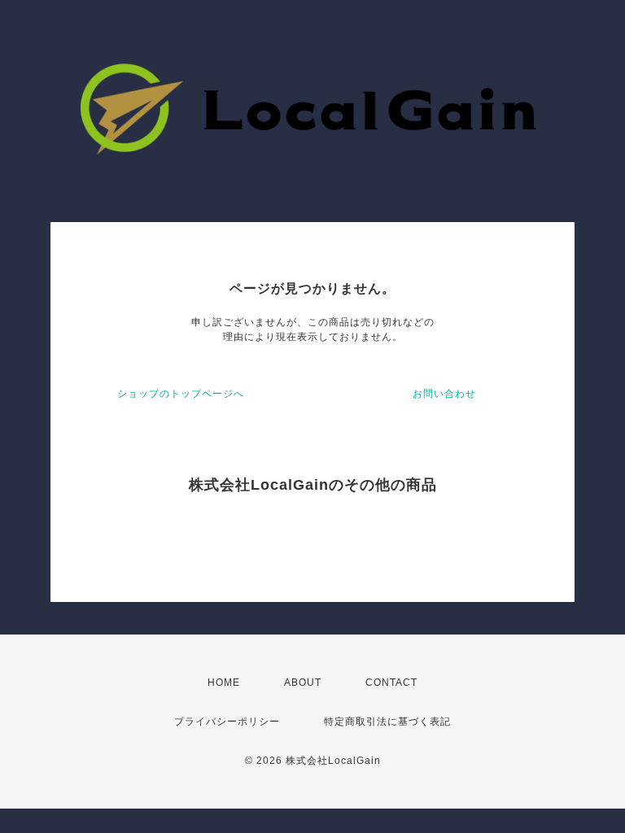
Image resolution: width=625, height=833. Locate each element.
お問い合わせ (444, 393)
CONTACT (391, 682)
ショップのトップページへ (180, 393)
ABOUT (302, 682)
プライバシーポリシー (227, 721)
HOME (224, 682)
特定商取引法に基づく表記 (387, 721)
